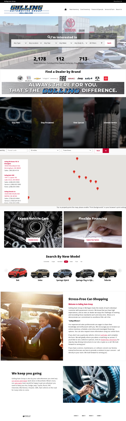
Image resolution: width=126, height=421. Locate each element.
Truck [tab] (76, 261)
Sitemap (98, 415)
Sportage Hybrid (62, 280)
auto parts (18, 383)
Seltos (40, 280)
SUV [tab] (66, 261)
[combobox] (20, 43)
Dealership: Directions (109, 340)
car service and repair (19, 381)
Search (109, 43)
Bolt (17, 280)
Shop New (16, 122)
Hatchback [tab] (59, 261)
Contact (75, 415)
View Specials (78, 122)
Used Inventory (85, 9)
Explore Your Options (93, 240)
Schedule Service (110, 122)
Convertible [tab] (46, 261)
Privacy (90, 415)
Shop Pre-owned (47, 122)
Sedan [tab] (71, 261)
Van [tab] (81, 261)
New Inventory (74, 9)
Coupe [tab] (53, 261)
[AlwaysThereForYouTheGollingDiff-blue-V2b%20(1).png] (63, 88)
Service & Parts (110, 9)
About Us (119, 9)
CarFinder (103, 335)
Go (106, 151)
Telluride (107, 280)
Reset (98, 151)
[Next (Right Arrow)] (120, 270)
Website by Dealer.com (27, 416)
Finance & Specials (97, 9)
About (83, 415)
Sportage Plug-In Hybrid (85, 280)
